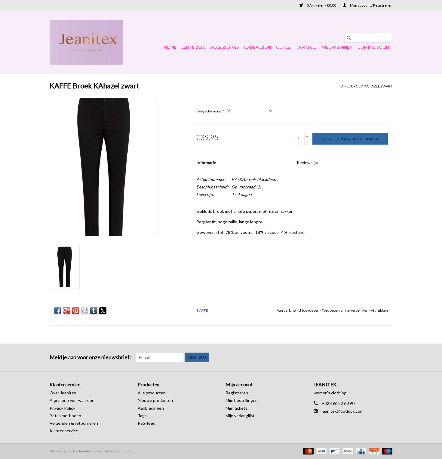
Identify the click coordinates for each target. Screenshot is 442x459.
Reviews (307, 162)
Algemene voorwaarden (72, 400)
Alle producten (152, 392)
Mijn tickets (236, 408)
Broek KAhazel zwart (371, 86)
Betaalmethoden (65, 415)
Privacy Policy (62, 408)
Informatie (206, 162)
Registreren (237, 392)
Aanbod (307, 47)
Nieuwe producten (155, 400)
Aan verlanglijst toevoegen (298, 310)
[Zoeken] (348, 38)
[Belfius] (347, 450)
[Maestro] (386, 450)
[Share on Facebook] (57, 310)
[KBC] (360, 450)
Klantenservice (64, 430)
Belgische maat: (210, 111)
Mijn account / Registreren (370, 5)
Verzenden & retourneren (74, 423)
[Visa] (320, 450)
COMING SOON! (374, 47)
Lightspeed (123, 451)
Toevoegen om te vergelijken (345, 310)
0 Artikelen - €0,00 (321, 5)
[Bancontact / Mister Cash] (333, 450)
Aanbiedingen (151, 408)
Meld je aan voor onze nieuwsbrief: (90, 357)
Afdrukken (379, 310)
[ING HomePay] (373, 450)
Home (170, 47)
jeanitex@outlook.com (343, 411)
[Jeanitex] (86, 42)
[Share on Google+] (66, 310)
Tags (142, 415)
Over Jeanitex (63, 392)
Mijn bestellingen (242, 400)
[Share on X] (102, 310)
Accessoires (224, 47)
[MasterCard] (307, 450)
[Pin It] (75, 310)
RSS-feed (146, 423)
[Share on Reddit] (84, 310)
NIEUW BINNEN (337, 47)
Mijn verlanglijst (240, 415)
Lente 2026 (193, 47)
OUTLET (284, 47)
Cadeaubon (257, 47)
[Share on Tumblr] (93, 310)
